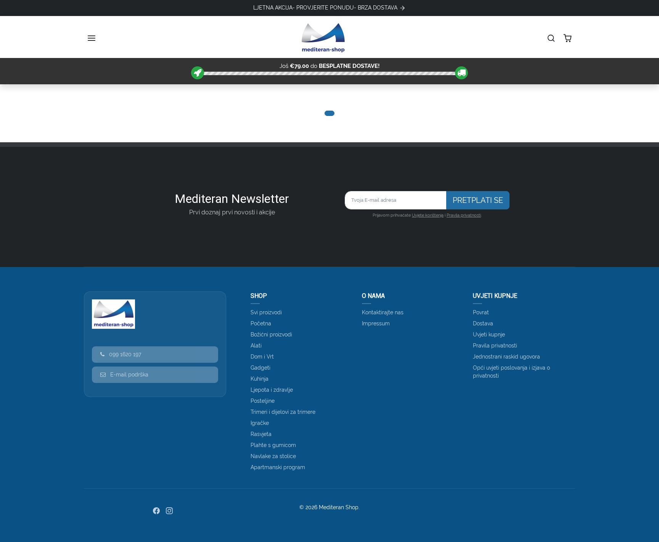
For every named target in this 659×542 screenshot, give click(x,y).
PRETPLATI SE (478, 200)
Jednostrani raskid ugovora (506, 357)
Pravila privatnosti (464, 215)
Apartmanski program (278, 467)
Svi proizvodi (266, 312)
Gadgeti (260, 368)
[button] (92, 38)
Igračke (260, 423)
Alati (256, 346)
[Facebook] (156, 510)
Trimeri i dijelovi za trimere (283, 412)
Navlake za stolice (273, 456)
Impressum (376, 323)
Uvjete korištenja (428, 215)
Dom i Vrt (262, 357)
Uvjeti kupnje (489, 334)
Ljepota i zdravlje (272, 390)
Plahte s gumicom (273, 445)
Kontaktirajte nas (382, 312)
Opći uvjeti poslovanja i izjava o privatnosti (511, 372)
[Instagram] (169, 510)
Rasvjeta (261, 434)
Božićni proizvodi (271, 334)
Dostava (483, 323)
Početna (261, 323)
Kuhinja (259, 379)
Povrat (481, 312)
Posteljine (263, 401)
